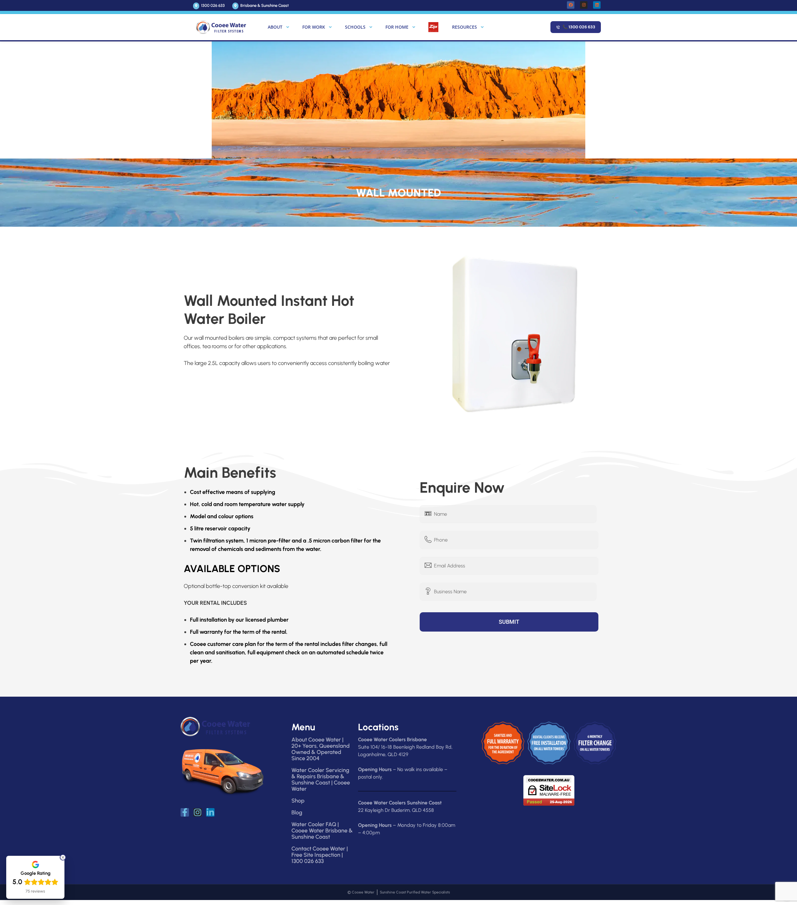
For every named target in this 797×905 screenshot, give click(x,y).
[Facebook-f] (185, 812)
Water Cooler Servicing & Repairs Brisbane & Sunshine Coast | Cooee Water (320, 779)
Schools (355, 27)
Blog (296, 812)
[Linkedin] (597, 5)
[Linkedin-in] (210, 812)
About (275, 27)
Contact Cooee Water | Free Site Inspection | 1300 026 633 (319, 855)
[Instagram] (583, 5)
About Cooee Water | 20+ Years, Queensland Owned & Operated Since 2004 (320, 749)
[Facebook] (570, 5)
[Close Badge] (63, 857)
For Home (396, 27)
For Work (313, 27)
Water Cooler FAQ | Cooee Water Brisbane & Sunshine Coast (322, 830)
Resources (464, 27)
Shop (297, 801)
